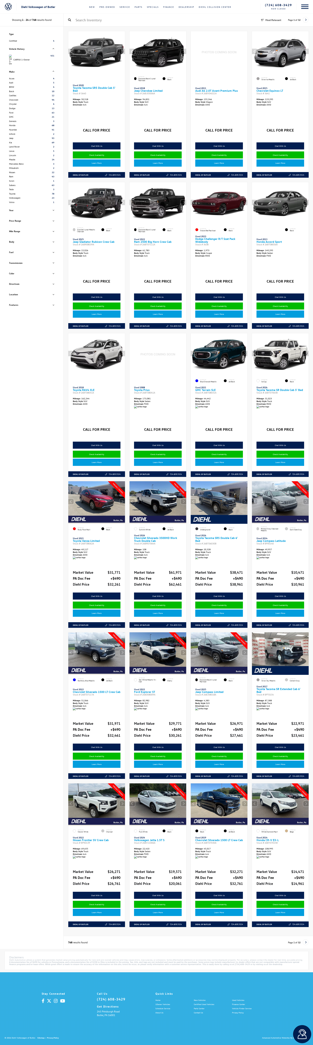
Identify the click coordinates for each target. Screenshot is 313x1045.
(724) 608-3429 (278, 4)
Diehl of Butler (80, 175)
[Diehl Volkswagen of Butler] (8, 7)
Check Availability (96, 155)
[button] (122, 51)
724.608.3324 (114, 175)
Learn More (97, 163)
